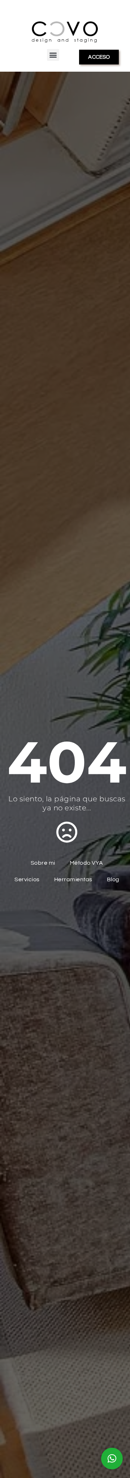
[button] (53, 55)
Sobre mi (43, 863)
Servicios (27, 879)
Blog (113, 879)
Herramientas (73, 879)
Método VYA (86, 863)
